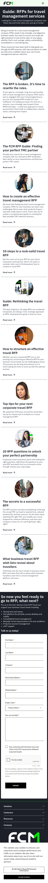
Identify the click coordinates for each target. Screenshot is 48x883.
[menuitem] (24, 806)
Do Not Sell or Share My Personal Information (24, 870)
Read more (9, 118)
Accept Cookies (24, 877)
